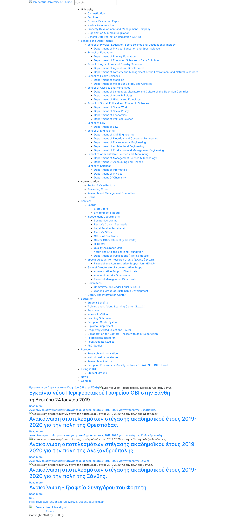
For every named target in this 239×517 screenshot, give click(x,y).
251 (47, 501)
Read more (36, 406)
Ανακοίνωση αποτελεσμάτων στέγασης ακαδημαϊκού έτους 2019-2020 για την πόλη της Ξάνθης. (89, 460)
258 (81, 501)
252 (52, 501)
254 (61, 501)
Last (101, 501)
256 (71, 501)
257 (76, 501)
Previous (40, 501)
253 (56, 501)
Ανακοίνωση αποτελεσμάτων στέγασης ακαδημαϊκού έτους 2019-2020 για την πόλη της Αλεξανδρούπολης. (96, 435)
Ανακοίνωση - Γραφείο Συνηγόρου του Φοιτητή (87, 487)
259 (86, 501)
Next (96, 501)
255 (66, 501)
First (32, 501)
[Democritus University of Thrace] (50, 1)
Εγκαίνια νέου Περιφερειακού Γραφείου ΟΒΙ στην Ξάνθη (64, 387)
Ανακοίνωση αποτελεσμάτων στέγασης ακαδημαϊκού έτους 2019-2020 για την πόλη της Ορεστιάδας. (92, 409)
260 (90, 501)
